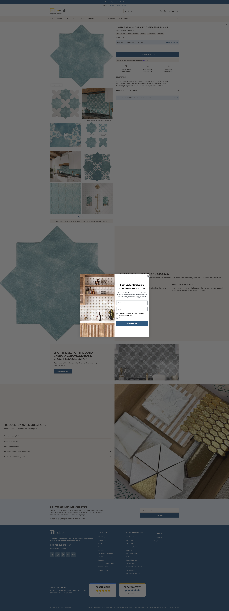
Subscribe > (132, 323)
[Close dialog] (148, 276)
